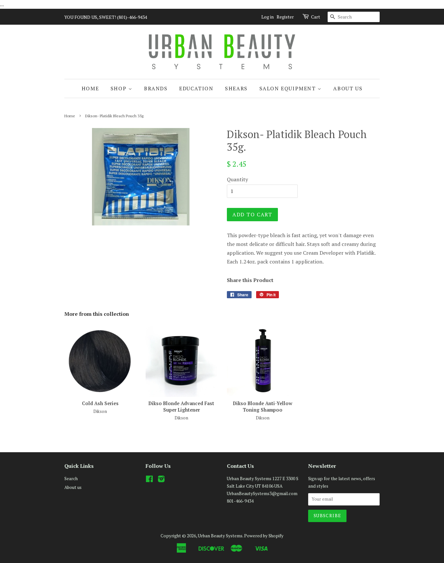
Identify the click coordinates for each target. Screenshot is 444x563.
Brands (156, 88)
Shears (236, 88)
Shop (119, 88)
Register (285, 17)
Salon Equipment (288, 88)
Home (90, 88)
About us (347, 88)
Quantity (237, 179)
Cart (315, 17)
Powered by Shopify (263, 536)
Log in (267, 17)
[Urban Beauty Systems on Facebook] (149, 480)
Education (196, 88)
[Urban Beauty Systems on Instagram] (161, 480)
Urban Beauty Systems (220, 536)
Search (71, 478)
